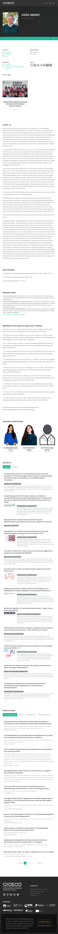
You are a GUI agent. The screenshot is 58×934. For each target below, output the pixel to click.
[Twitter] (11, 894)
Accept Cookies (44, 922)
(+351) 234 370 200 (35, 893)
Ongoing (6, 466)
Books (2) (21, 714)
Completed (14, 466)
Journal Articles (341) (10, 714)
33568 (6, 56)
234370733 (8, 54)
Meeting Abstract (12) (44, 714)
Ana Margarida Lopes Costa (10, 449)
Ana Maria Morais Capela (29, 449)
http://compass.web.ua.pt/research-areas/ (14, 314)
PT (47, 3)
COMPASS (7, 64)
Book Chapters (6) (31, 714)
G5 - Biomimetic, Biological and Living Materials (14, 67)
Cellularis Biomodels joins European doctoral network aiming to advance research (15, 104)
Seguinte (40, 863)
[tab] (6, 466)
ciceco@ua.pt (33, 895)
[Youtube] (17, 894)
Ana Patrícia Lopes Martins (47, 449)
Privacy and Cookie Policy (44, 925)
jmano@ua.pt (8, 52)
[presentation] (1, 439)
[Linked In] (4, 894)
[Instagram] (14, 894)
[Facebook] (7, 894)
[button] (12, 109)
